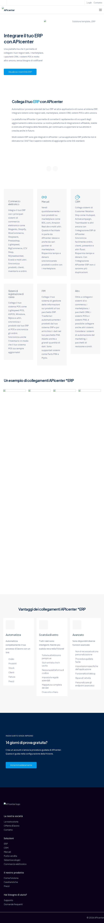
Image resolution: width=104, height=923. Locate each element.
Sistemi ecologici (12, 860)
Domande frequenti (13, 904)
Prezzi (7, 886)
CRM (6, 847)
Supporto (8, 900)
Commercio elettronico (15, 864)
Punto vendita (10, 856)
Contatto (98, 2)
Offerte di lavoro (11, 825)
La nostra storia (11, 821)
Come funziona (11, 878)
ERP (6, 843)
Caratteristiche (11, 882)
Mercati (7, 851)
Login (89, 2)
